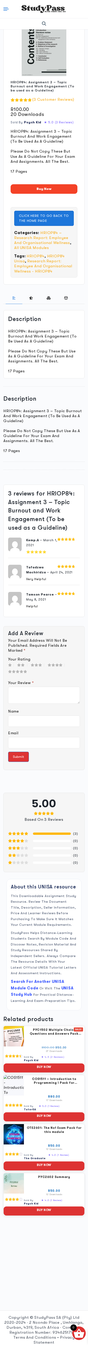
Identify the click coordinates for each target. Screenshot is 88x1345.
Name (13, 711)
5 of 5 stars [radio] (19, 671)
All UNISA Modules (31, 248)
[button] (44, 24)
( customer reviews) (53, 99)
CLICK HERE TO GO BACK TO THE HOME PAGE (44, 218)
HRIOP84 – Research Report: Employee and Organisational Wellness (42, 238)
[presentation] (14, 298)
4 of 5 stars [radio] (56, 665)
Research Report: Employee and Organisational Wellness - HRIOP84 (43, 266)
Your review (21, 683)
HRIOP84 (35, 256)
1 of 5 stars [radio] (11, 665)
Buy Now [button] (44, 1067)
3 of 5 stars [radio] (37, 665)
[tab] (14, 298)
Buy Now (44, 189)
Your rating (19, 659)
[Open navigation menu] (7, 9)
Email (13, 733)
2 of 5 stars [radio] (22, 665)
